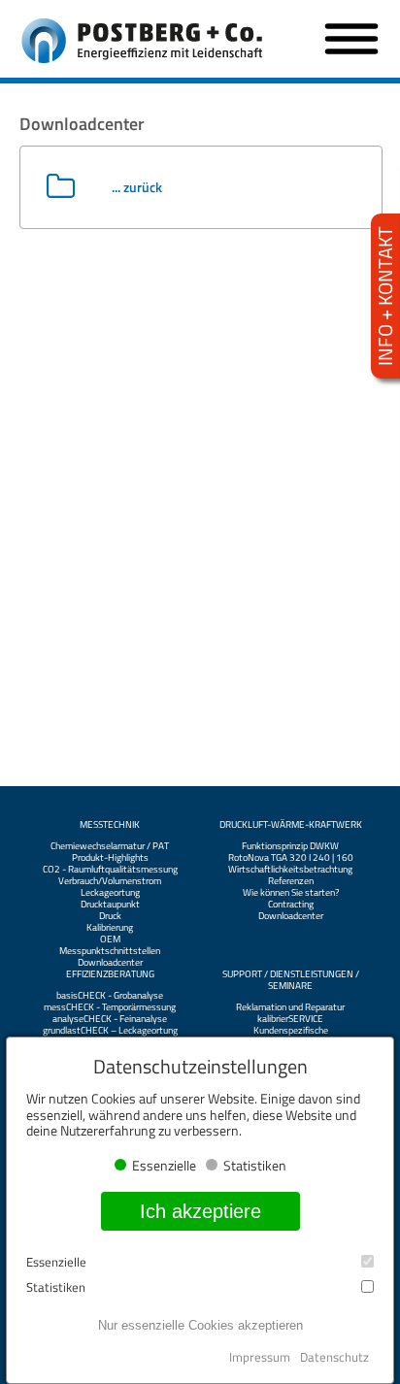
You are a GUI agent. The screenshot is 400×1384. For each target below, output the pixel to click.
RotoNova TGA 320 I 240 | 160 (290, 858)
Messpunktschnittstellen (109, 951)
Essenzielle (56, 1262)
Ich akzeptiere (200, 1211)
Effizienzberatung (110, 974)
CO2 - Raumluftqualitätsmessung (110, 869)
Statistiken (55, 1287)
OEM (110, 939)
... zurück (137, 187)
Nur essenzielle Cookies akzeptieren (200, 1325)
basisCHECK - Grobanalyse (109, 996)
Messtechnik (110, 825)
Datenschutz (334, 1357)
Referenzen (291, 881)
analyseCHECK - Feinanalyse (109, 1019)
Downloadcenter (110, 963)
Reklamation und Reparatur (290, 1007)
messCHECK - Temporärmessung (110, 1007)
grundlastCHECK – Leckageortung (110, 1031)
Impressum (259, 1357)
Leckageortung (110, 893)
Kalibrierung (109, 928)
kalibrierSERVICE (290, 1019)
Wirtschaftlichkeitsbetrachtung (290, 869)
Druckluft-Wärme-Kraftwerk (290, 825)
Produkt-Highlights (110, 858)
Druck (110, 916)
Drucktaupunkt (110, 904)
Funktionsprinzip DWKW (290, 846)
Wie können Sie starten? (291, 893)
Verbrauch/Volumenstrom (109, 881)
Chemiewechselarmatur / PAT (109, 846)
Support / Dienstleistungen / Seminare (290, 980)
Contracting (291, 904)
